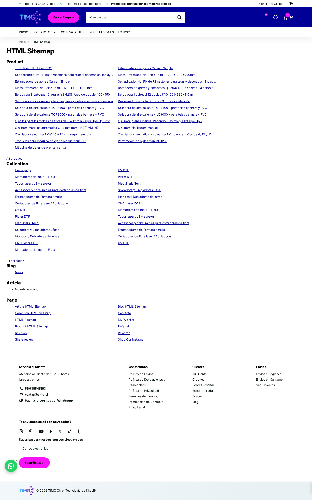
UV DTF (123, 170)
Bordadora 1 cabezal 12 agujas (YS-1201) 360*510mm (156, 94)
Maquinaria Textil (130, 183)
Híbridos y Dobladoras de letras (140, 196)
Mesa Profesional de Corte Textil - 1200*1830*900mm (156, 75)
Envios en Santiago (269, 379)
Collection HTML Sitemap (33, 313)
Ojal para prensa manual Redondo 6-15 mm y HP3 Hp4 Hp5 (160, 121)
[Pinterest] (30, 431)
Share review (24, 339)
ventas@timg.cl (36, 394)
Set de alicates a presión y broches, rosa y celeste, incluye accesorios (64, 101)
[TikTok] (69, 431)
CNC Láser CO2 (129, 203)
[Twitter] (60, 431)
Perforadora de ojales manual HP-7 (142, 141)
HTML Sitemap (25, 319)
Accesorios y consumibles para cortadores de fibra (50, 190)
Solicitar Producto (204, 390)
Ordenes (198, 379)
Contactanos (138, 367)
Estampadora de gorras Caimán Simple (145, 68)
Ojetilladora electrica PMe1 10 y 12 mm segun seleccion (53, 134)
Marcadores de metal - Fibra (35, 177)
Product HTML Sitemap (31, 326)
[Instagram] (21, 431)
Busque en (179, 17)
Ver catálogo (62, 17)
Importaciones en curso (109, 32)
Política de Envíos (141, 374)
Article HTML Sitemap (30, 306)
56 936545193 (35, 388)
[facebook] (51, 431)
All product (14, 158)
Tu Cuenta (199, 374)
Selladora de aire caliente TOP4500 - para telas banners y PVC (59, 108)
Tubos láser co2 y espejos (33, 183)
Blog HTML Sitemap (132, 306)
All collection (15, 261)
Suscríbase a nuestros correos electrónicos (51, 439)
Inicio (23, 32)
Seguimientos (265, 385)
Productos (42, 32)
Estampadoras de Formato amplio (38, 196)
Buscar (197, 396)
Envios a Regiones (268, 374)
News (19, 272)
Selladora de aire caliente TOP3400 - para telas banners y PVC (162, 108)
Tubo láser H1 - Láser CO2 (33, 68)
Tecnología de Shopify (81, 490)
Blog (195, 402)
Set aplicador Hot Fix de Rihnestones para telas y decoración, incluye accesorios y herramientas (82, 75)
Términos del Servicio (143, 396)
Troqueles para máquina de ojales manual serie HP (50, 141)
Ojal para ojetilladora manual (138, 127)
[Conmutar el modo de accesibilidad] (291, 3)
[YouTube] (41, 431)
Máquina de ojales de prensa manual (40, 147)
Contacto (124, 313)
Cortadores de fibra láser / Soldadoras (42, 203)
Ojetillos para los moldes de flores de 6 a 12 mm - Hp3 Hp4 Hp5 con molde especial (73, 121)
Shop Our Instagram (132, 339)
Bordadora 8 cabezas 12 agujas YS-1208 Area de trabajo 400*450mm (65, 94)
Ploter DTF (125, 177)
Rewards (124, 333)
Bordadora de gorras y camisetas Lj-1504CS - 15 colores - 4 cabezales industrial (174, 88)
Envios (261, 367)
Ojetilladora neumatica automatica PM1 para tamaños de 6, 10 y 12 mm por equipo (176, 134)
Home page (23, 170)
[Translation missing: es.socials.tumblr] (79, 431)
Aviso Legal (137, 407)
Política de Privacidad (144, 390)
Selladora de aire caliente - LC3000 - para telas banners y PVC (162, 114)
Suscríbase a (34, 462)
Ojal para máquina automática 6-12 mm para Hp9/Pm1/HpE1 (57, 127)
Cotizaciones (72, 32)
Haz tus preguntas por (49, 400)
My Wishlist (126, 319)
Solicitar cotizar (203, 385)
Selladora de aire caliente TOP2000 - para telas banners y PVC (59, 114)
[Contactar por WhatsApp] (11, 466)
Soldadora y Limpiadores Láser (139, 190)
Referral (123, 326)
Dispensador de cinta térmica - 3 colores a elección (154, 101)
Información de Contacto (146, 402)
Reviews (21, 333)
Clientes (198, 367)
